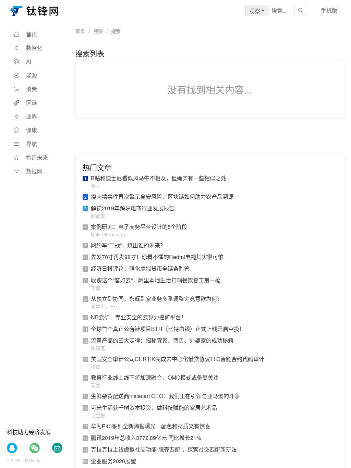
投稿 (95, 366)
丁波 (95, 287)
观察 (98, 30)
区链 (31, 103)
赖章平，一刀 (105, 306)
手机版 (329, 10)
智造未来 (37, 157)
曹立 (95, 185)
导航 (31, 144)
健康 (31, 130)
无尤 (95, 385)
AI (28, 61)
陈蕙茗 (98, 348)
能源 (31, 75)
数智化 (34, 48)
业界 (31, 116)
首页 (31, 34)
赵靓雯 (98, 215)
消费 (31, 89)
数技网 (34, 171)
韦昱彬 (98, 415)
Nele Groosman (108, 234)
